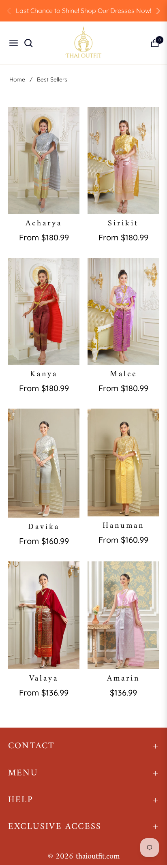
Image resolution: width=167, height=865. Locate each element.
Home (17, 79)
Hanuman (123, 526)
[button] (158, 11)
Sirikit (123, 223)
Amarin (123, 678)
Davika (44, 527)
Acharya (44, 223)
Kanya (44, 374)
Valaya (43, 678)
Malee (123, 374)
